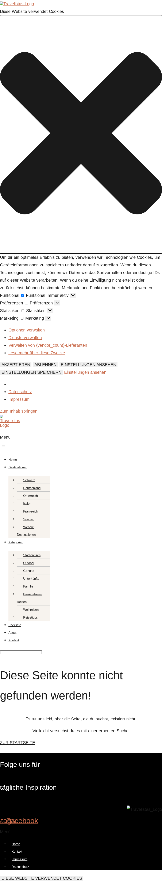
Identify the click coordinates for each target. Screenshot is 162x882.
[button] (81, 134)
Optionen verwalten (26, 330)
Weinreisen (31, 609)
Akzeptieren (15, 364)
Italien (27, 503)
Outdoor (28, 563)
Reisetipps (30, 617)
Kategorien (15, 542)
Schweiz (29, 480)
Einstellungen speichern (31, 372)
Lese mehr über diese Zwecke (36, 352)
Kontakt (13, 640)
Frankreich (30, 511)
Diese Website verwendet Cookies (41, 878)
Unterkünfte (31, 578)
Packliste (14, 625)
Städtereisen (31, 555)
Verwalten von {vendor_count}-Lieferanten (47, 345)
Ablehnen (45, 364)
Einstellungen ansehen (88, 364)
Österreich (30, 496)
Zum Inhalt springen (18, 411)
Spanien (28, 519)
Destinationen (17, 467)
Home (12, 459)
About (12, 632)
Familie (28, 586)
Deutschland (31, 488)
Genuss (28, 571)
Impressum (19, 399)
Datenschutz (20, 391)
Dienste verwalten (25, 337)
